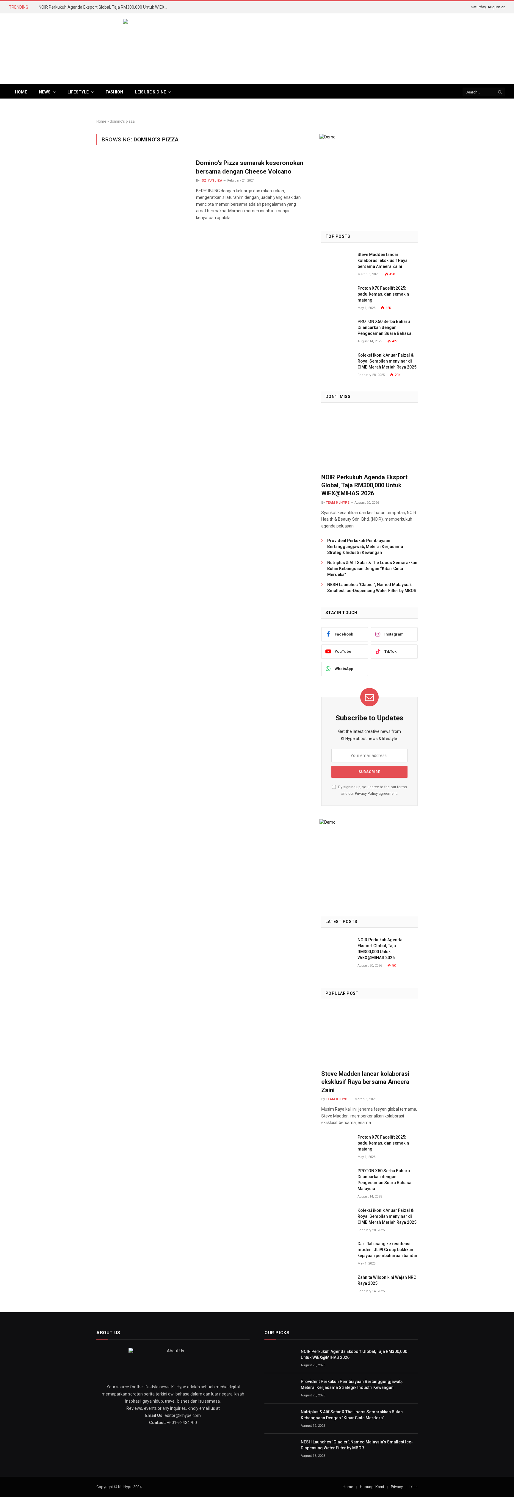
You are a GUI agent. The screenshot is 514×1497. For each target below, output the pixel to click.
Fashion (114, 92)
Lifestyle (78, 92)
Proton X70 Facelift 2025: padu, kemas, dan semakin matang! (383, 294)
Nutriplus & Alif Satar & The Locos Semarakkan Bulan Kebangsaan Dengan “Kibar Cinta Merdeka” (372, 568)
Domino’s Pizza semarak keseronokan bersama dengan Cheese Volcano (249, 167)
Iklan (414, 1486)
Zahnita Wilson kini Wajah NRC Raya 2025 (387, 1280)
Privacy (397, 1486)
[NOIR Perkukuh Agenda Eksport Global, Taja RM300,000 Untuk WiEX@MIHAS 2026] (369, 440)
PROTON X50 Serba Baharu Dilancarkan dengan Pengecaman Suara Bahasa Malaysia (384, 327)
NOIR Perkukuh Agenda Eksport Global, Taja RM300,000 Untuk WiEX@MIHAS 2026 (106, 7)
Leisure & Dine (150, 92)
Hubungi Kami (372, 1486)
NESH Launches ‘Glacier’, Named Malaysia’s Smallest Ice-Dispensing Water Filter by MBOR (371, 587)
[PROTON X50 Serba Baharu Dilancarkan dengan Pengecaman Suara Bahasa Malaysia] (336, 328)
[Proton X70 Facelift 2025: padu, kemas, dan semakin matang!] (336, 295)
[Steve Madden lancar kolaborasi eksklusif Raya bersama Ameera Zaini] (336, 261)
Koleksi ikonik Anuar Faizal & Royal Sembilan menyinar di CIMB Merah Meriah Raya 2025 (387, 361)
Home (21, 92)
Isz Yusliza (211, 180)
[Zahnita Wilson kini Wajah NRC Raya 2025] (336, 1284)
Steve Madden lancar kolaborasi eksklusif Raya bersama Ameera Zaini (383, 260)
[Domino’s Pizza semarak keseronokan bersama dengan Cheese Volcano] (142, 186)
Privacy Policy (366, 793)
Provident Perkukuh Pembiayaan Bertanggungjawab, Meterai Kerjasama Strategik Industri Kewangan (365, 546)
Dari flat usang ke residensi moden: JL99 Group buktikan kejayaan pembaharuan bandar (388, 1249)
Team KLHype (338, 503)
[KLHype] (257, 49)
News (45, 92)
